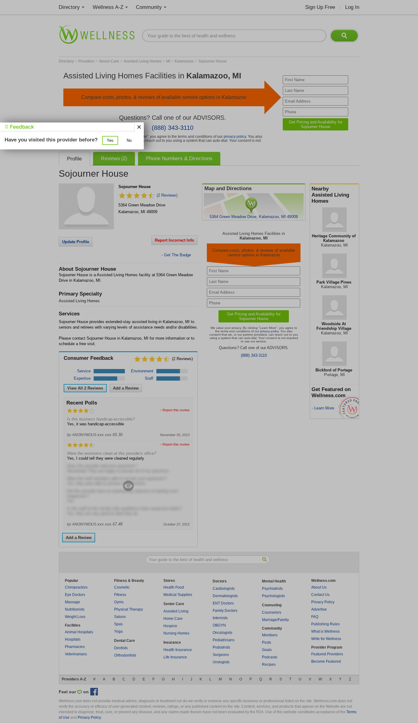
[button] (110, 140)
